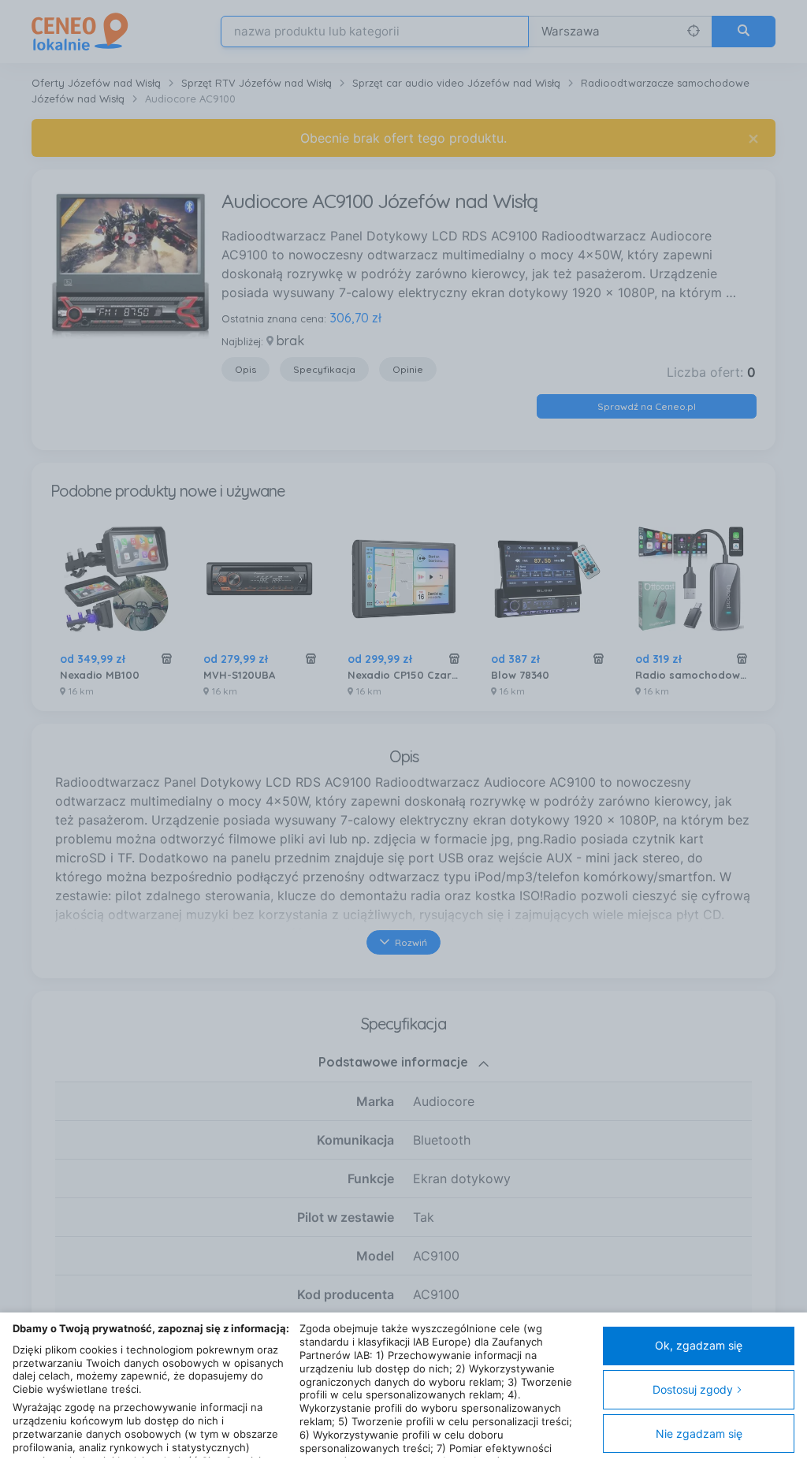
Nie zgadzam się (699, 1433)
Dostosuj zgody (693, 1389)
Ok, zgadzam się (698, 1345)
